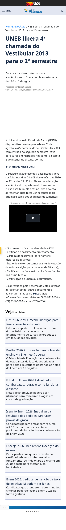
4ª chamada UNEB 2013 (20, 166)
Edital (36, 293)
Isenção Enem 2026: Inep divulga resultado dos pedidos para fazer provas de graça (28, 415)
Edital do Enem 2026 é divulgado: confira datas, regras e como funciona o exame (32, 384)
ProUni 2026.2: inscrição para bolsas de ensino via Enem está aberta (33, 352)
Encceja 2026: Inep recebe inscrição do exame (32, 448)
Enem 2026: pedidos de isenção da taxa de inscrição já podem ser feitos (33, 481)
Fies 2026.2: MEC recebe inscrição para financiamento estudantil (32, 322)
